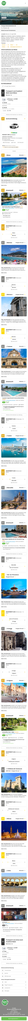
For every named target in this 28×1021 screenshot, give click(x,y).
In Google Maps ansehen (9, 86)
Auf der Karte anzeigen (9, 208)
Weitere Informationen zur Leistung (14, 114)
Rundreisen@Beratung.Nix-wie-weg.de (16, 1014)
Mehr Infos (4, 185)
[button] (25, 3)
